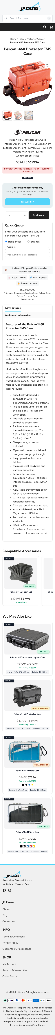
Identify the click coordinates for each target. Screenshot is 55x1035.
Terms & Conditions (13, 936)
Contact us (8, 921)
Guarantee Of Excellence (16, 948)
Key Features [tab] (13, 307)
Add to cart (39, 215)
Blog (4, 915)
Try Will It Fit (27, 201)
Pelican (31, 299)
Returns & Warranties (14, 970)
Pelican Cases (45, 293)
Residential (14, 241)
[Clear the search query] (49, 18)
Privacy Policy (10, 942)
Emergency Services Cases (26, 293)
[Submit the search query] (6, 18)
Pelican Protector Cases (27, 296)
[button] (47, 66)
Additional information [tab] (18, 314)
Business (34, 241)
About (6, 908)
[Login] (45, 27)
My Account (9, 964)
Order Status (9, 976)
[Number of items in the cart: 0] (51, 27)
